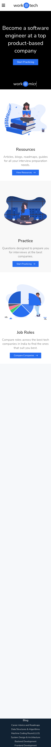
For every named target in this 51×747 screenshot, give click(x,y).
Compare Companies (24, 355)
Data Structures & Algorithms (25, 729)
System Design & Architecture (25, 737)
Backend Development (25, 741)
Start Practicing (25, 62)
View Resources (24, 172)
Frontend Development (26, 745)
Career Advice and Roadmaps (25, 725)
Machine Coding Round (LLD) (25, 733)
